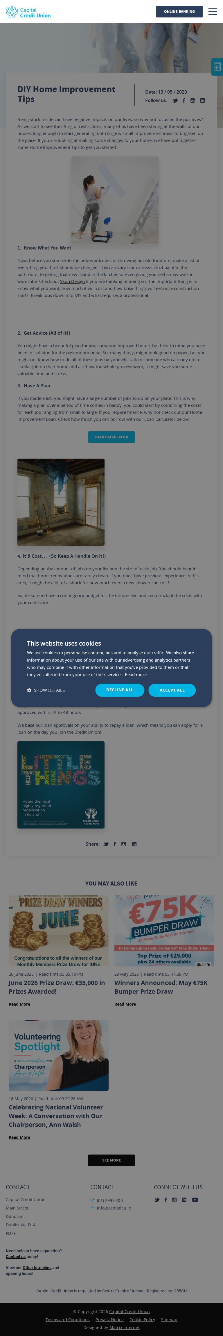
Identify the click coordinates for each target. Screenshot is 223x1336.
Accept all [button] (172, 690)
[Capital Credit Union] (28, 11)
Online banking (179, 11)
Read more (136, 674)
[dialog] (111, 668)
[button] (46, 690)
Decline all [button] (119, 689)
